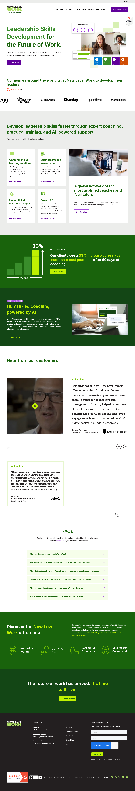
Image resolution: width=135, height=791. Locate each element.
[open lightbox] (35, 406)
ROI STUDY (58, 271)
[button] (125, 1)
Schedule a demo (67, 698)
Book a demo (13, 63)
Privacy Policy (115, 759)
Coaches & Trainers (72, 736)
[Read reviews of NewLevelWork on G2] (17, 777)
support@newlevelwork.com (43, 737)
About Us (69, 727)
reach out (60, 541)
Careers (68, 744)
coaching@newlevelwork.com (43, 743)
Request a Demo (120, 10)
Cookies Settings (103, 777)
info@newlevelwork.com (41, 730)
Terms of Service (90, 777)
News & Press (70, 740)
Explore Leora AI (15, 337)
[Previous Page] (117, 514)
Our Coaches (81, 212)
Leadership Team (72, 731)
